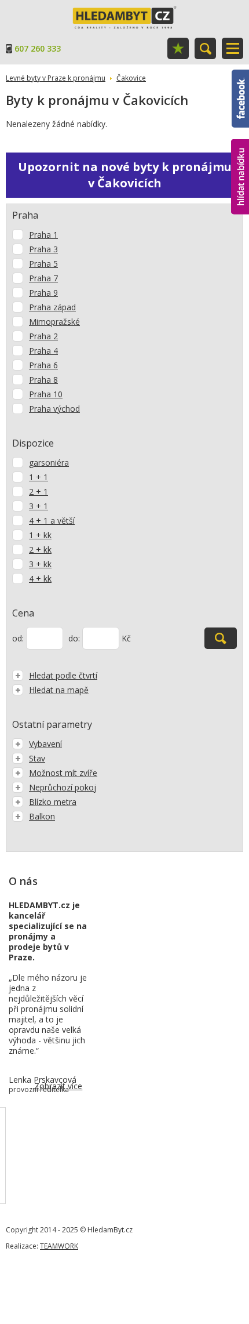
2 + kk (40, 549)
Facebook (240, 75)
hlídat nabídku (240, 155)
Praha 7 (43, 278)
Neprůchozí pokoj (62, 787)
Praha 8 (43, 379)
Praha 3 (43, 249)
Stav (37, 758)
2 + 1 (38, 491)
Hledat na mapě (59, 689)
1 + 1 (38, 477)
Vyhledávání (205, 48)
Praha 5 (43, 263)
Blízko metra (52, 801)
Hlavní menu (232, 48)
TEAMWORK (59, 1246)
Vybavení (45, 743)
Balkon (42, 816)
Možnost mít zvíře (63, 772)
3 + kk (40, 563)
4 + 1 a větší (52, 520)
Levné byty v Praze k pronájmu (55, 78)
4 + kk (40, 578)
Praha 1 (43, 234)
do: (74, 638)
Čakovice (131, 78)
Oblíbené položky (178, 48)
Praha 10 (46, 394)
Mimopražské (54, 321)
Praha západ (52, 307)
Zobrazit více (58, 1085)
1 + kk (40, 535)
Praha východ (54, 408)
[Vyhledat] (220, 638)
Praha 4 (43, 350)
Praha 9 (43, 292)
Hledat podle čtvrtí (63, 675)
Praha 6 (43, 365)
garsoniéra (49, 462)
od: (18, 638)
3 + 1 (38, 506)
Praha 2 (43, 336)
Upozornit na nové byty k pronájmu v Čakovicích (125, 175)
